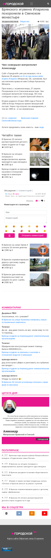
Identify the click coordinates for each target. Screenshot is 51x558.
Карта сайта (12, 539)
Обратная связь (26, 539)
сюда (41, 127)
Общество (24, 22)
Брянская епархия (29, 118)
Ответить (29, 201)
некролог (12, 118)
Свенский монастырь (12, 121)
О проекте (39, 539)
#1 (6, 194)
